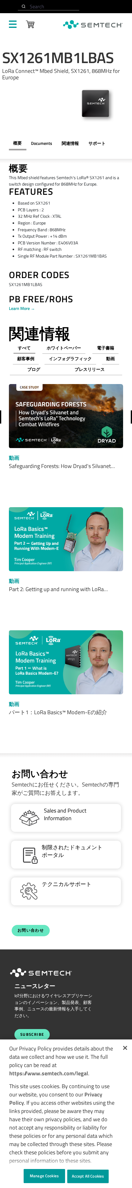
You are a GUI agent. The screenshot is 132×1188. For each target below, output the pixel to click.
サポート (97, 143)
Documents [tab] (41, 143)
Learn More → (22, 308)
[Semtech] (47, 978)
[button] (125, 1048)
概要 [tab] (17, 143)
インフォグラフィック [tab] (70, 358)
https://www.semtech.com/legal (48, 1073)
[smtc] (93, 24)
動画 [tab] (110, 358)
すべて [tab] (24, 348)
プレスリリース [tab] (90, 369)
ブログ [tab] (33, 369)
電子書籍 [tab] (105, 348)
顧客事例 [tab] (25, 358)
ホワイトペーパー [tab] (64, 348)
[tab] (70, 143)
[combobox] (48, 6)
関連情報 (70, 143)
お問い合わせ (30, 930)
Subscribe (32, 1034)
